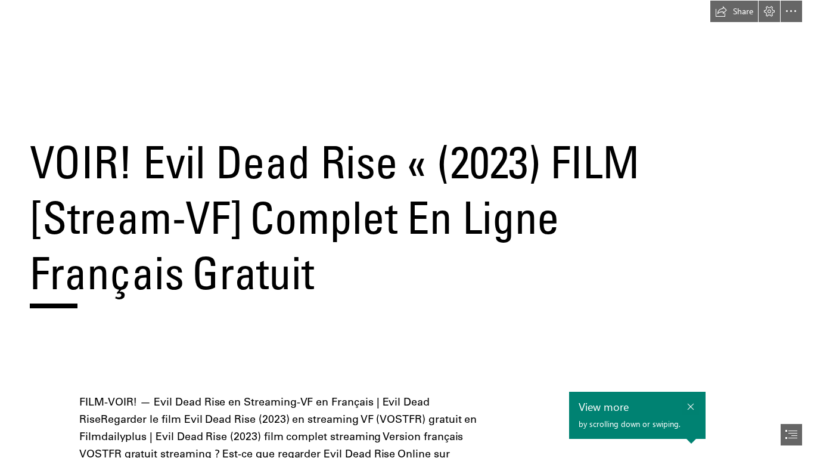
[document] (407, 229)
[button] (734, 11)
